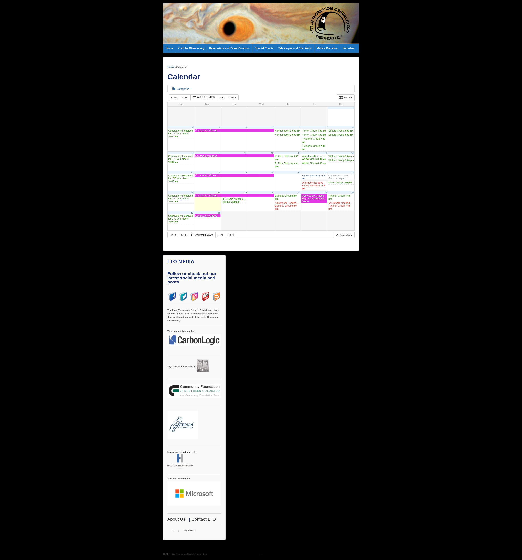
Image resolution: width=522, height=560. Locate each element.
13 (299, 152)
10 (219, 152)
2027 (232, 97)
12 (272, 152)
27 (299, 192)
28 (325, 192)
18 (245, 172)
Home (169, 48)
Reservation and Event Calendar (229, 48)
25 (245, 192)
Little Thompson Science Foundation (188, 554)
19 (272, 172)
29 (352, 192)
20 (299, 172)
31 (219, 212)
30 (192, 212)
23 (192, 192)
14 (325, 152)
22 (352, 172)
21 (325, 172)
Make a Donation (327, 48)
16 (192, 172)
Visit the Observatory (191, 48)
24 (219, 192)
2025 (176, 97)
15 (352, 152)
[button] (343, 235)
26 (272, 192)
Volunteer (349, 48)
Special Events (264, 48)
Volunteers (189, 530)
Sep (221, 97)
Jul (186, 97)
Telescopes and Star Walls (295, 48)
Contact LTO (203, 519)
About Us (176, 519)
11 (245, 152)
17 (219, 172)
